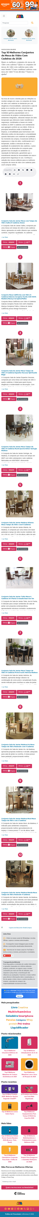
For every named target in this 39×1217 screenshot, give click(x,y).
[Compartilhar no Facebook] (19, 170)
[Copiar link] (18, 174)
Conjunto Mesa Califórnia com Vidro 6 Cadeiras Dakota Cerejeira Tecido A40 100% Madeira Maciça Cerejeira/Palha (18, 297)
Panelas (11, 1020)
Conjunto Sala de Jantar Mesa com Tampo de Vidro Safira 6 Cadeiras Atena (19, 222)
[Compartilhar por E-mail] (14, 174)
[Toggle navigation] (3, 16)
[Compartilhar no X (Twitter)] (23, 170)
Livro (14, 1007)
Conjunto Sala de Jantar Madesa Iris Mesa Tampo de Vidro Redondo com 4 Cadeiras (17, 745)
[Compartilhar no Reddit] (10, 174)
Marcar (19, 996)
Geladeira (12, 1016)
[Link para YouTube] (9, 1208)
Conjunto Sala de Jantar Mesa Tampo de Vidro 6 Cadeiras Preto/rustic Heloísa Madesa (19, 671)
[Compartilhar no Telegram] (31, 170)
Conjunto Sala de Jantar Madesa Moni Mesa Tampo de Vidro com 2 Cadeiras (18, 819)
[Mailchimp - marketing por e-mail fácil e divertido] (19, 1194)
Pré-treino (24, 1024)
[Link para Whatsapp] (31, 1208)
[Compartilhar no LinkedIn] (27, 170)
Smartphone (25, 1016)
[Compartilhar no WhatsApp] (14, 170)
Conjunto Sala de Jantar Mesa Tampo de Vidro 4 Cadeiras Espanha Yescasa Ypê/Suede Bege (19, 373)
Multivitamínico (19, 1011)
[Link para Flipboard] (28, 1208)
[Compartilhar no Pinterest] (5, 174)
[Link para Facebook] (18, 1208)
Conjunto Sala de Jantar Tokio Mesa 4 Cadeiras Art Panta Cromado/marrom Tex (17, 597)
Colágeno (21, 1020)
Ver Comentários (22, 247)
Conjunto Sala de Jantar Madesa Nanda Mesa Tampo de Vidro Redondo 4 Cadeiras (19, 893)
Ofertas (5, 242)
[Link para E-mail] (21, 1208)
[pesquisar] (33, 22)
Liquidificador (19, 1028)
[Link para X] (12, 1208)
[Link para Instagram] (15, 1208)
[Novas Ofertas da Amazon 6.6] (19, 5)
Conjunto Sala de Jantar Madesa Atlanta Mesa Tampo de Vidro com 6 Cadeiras (17, 523)
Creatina (23, 1007)
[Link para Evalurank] (33, 1208)
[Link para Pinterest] (6, 1208)
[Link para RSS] (25, 1208)
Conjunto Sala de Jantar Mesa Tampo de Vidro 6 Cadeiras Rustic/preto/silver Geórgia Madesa (19, 448)
